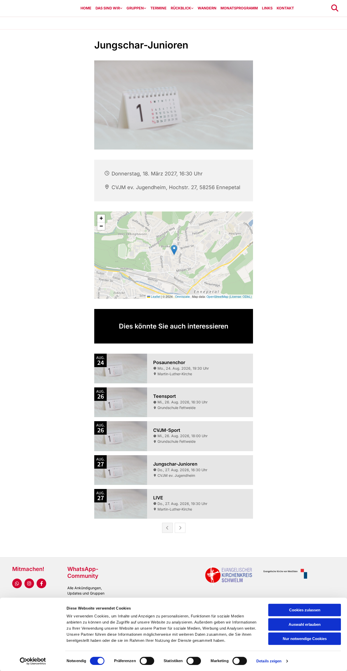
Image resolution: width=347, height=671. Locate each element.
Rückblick (181, 8)
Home (86, 8)
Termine (158, 8)
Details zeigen (268, 661)
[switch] (147, 661)
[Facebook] (41, 583)
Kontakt (285, 8)
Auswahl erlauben (305, 624)
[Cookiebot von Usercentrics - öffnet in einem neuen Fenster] (33, 661)
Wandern (207, 8)
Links (267, 8)
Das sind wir (108, 8)
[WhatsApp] (17, 583)
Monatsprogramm (239, 8)
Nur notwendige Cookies (305, 638)
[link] (108, 8)
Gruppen (135, 8)
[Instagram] (29, 583)
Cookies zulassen (304, 610)
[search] (335, 8)
